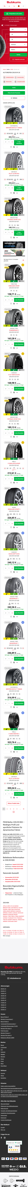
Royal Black (4, 1066)
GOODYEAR (17, 909)
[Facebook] (1, 1137)
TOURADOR (11, 918)
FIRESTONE (11, 909)
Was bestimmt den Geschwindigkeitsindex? (11, 1088)
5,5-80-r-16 (15, 930)
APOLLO (5, 906)
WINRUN (5, 921)
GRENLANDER (6, 911)
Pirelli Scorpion (4, 1031)
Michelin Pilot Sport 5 (6, 1035)
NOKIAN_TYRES (7, 916)
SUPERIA (5, 918)
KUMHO (10, 913)
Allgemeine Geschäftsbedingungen (9, 1106)
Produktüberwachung (17, 147)
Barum (2, 1045)
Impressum (3, 1117)
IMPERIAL (5, 913)
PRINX (17, 916)
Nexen (2, 1059)
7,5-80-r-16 (5, 934)
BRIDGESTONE (6, 907)
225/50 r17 (3, 1009)
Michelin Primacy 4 (5, 1033)
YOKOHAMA (11, 921)
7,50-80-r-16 (11, 934)
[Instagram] (4, 1137)
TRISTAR (5, 919)
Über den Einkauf (5, 1104)
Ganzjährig (3, 1078)
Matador (3, 1054)
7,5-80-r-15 (21, 932)
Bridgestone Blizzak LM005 (7, 1037)
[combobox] (18, 29)
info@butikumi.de (15, 978)
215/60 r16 (3, 1002)
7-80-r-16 (16, 932)
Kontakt (3, 1127)
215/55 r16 (3, 1007)
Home (4, 69)
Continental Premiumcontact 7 (8, 1024)
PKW (12, 69)
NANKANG (11, 914)
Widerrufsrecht (4, 1108)
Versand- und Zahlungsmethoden (9, 1111)
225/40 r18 (3, 995)
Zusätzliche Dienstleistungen (8, 1113)
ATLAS (12, 906)
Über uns (3, 1129)
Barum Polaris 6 (5, 1021)
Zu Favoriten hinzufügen (11, 147)
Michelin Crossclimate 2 (7, 1019)
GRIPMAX (12, 911)
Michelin (3, 1056)
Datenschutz (4, 1115)
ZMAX (15, 921)
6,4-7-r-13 (5, 930)
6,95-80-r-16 (11, 932)
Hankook (3, 1052)
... (20, 809)
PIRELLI (13, 916)
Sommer (3, 1073)
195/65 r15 (3, 993)
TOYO (15, 918)
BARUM (16, 906)
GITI (2, 1049)
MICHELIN (20, 913)
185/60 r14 (3, 1005)
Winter (2, 1075)
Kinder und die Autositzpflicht (8, 1086)
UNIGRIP (10, 919)
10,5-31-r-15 (22, 934)
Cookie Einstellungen (6, 1120)
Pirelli (2, 1061)
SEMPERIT (21, 916)
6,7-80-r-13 (21, 930)
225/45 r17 (3, 991)
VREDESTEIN (21, 919)
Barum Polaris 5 (5, 1017)
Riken (2, 1063)
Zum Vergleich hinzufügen (14, 147)
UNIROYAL (14, 919)
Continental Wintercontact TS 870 (9, 1026)
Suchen (18, 54)
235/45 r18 (3, 1000)
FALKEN (21, 907)
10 (23, 809)
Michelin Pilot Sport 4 (6, 1028)
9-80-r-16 (16, 934)
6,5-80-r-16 (5, 932)
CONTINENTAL (14, 907)
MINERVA (5, 914)
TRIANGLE (19, 918)
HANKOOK (18, 911)
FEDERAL (5, 909)
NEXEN (15, 914)
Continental (3, 1047)
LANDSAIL (15, 913)
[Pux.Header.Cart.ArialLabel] (14, 6)
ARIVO (9, 906)
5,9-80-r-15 (10, 930)
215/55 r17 (3, 998)
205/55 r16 (3, 988)
